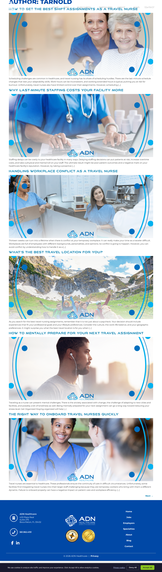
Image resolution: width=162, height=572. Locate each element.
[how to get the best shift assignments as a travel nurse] (81, 75)
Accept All (147, 567)
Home (55, 7)
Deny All (133, 567)
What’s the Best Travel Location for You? (56, 252)
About (121, 7)
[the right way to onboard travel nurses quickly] (81, 480)
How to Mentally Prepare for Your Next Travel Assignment (76, 333)
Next (149, 496)
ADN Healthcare (28, 514)
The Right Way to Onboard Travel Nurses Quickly (64, 414)
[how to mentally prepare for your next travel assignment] (81, 399)
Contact (149, 7)
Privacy (95, 556)
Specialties (105, 7)
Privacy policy (119, 567)
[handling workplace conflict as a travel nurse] (81, 237)
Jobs (66, 7)
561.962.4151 (26, 532)
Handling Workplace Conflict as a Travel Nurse (63, 171)
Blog (136, 7)
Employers (83, 7)
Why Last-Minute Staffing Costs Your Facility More (66, 90)
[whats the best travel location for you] (81, 318)
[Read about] (81, 156)
